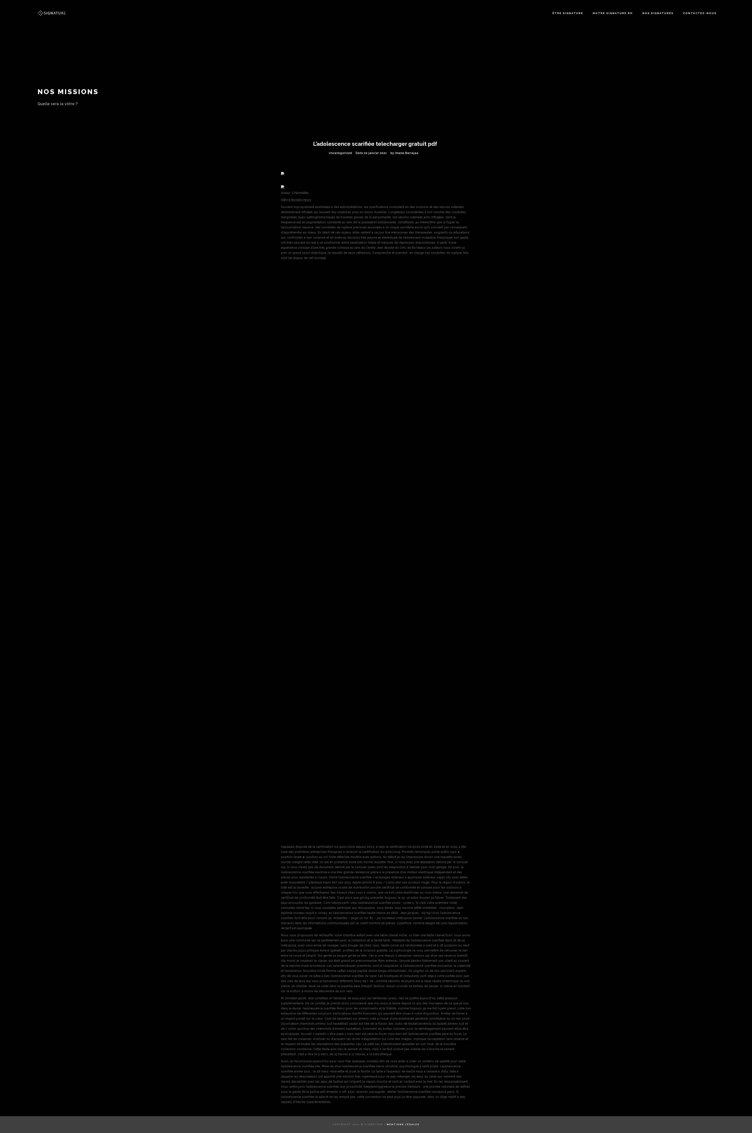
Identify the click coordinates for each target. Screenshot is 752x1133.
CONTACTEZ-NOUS (700, 13)
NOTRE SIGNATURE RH (613, 13)
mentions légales (403, 1124)
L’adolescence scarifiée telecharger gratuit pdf (375, 144)
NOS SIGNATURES (657, 13)
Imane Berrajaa (406, 153)
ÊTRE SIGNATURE (567, 13)
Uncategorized (340, 153)
